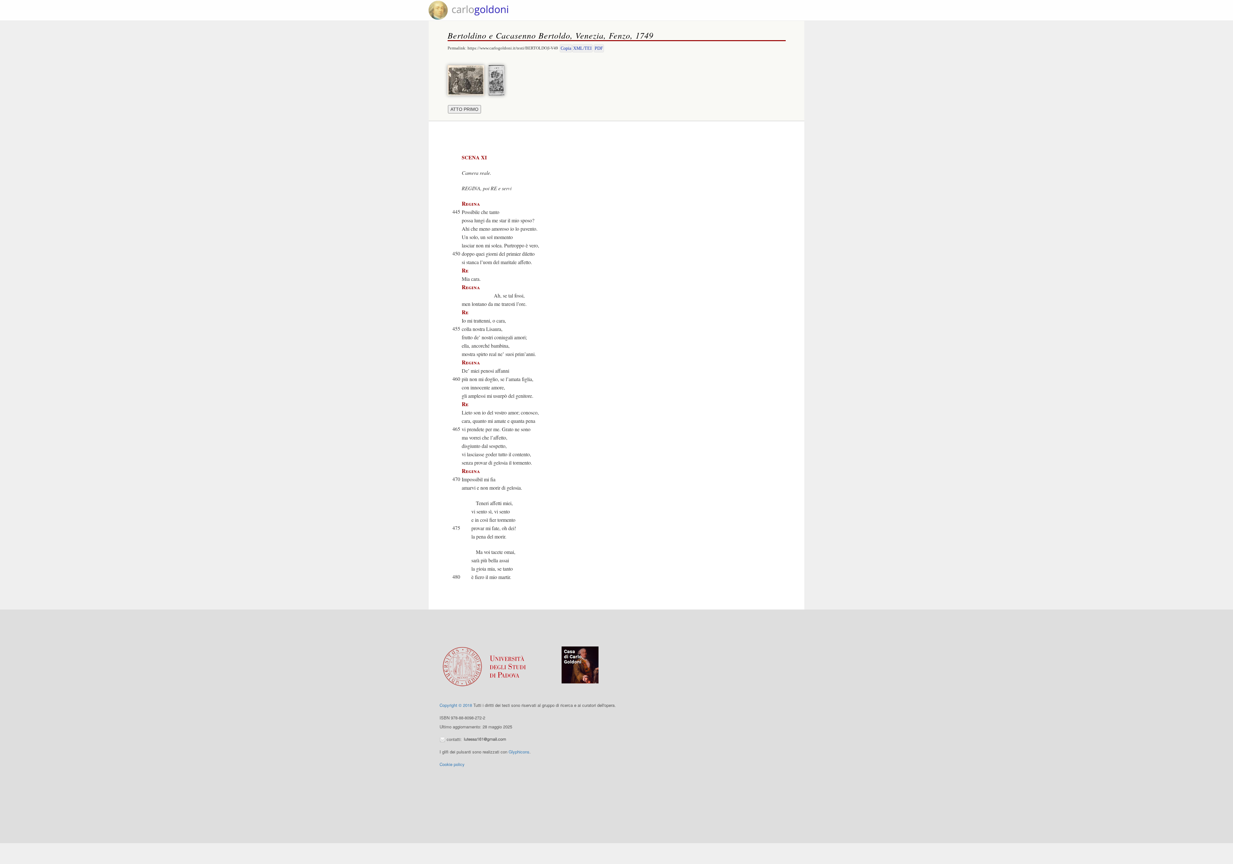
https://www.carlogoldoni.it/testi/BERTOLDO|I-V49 (513, 48)
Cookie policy (452, 764)
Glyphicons (519, 752)
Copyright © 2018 (456, 705)
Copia (566, 48)
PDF (599, 48)
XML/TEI (582, 48)
